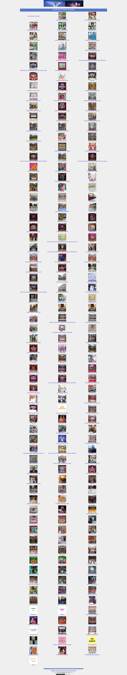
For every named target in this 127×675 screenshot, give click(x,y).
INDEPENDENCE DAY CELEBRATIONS (92, 654)
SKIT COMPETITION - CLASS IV (62, 90)
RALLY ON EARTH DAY (62, 302)
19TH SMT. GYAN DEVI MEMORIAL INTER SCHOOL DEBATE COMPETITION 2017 (62, 251)
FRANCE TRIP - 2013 (62, 483)
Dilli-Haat (33, 664)
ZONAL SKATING (92, 211)
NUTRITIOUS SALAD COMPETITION (33, 503)
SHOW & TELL (62, 362)
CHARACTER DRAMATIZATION (62, 231)
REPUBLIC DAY (92, 503)
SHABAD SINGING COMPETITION (33, 392)
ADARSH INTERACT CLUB (62, 634)
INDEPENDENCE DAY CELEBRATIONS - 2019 (62, 100)
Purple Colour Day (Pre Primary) (92, 584)
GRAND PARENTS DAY (33, 523)
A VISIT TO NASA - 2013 (92, 453)
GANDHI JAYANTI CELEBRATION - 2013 (92, 463)
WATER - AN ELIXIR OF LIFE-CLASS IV (92, 322)
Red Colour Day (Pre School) (92, 594)
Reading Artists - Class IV (92, 30)
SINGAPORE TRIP (92, 392)
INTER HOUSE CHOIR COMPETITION (33, 231)
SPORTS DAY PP (92, 604)
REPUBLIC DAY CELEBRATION (33, 251)
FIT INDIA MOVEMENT (33, 60)
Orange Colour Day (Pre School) (33, 574)
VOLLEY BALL (92, 191)
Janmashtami (62, 191)
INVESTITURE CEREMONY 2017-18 (62, 271)
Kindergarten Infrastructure (33, 604)
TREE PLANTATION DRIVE (33, 191)
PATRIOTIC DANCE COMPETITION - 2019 (62, 110)
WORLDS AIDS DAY (33, 644)
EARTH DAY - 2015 (92, 352)
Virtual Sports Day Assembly (33, 50)
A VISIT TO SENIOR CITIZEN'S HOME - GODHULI (62, 463)
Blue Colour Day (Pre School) (92, 574)
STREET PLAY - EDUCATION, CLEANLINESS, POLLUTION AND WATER (62, 322)
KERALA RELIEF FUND (62, 201)
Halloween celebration (92, 523)
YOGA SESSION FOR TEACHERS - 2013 (33, 483)
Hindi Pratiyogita (33, 543)
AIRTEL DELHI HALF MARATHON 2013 (92, 443)
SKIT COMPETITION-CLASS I (33, 181)
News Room (58, 670)
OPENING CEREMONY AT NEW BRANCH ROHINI (62, 644)
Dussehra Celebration (92, 533)
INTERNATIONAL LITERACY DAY (33, 90)
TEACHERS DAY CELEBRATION (62, 654)
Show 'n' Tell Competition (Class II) (92, 130)
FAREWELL (62, 614)
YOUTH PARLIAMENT (62, 402)
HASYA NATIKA (33, 80)
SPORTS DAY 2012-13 (92, 493)
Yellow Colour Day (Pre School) (33, 594)
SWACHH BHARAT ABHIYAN (62, 392)
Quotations (74, 670)
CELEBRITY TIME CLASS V (33, 402)
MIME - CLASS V (33, 241)
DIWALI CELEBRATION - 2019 (92, 70)
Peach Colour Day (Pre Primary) (33, 584)
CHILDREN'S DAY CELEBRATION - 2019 (62, 70)
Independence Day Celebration (62, 221)
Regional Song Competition (33, 533)
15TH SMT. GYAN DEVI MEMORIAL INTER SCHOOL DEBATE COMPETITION (62, 453)
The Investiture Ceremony (33, 634)
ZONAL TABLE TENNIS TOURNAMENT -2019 (92, 120)
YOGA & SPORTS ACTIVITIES (92, 171)
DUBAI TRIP (33, 332)
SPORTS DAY (92, 433)
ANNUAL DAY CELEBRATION (33, 624)
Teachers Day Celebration (92, 543)
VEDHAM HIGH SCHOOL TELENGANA (62, 171)
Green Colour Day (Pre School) (62, 584)
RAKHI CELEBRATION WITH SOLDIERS (33, 342)
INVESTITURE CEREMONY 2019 (62, 120)
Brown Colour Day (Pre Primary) (62, 574)
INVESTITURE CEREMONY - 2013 (92, 473)
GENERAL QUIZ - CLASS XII (33, 302)
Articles (69, 670)
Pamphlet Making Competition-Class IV (33, 40)
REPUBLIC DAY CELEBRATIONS (92, 614)
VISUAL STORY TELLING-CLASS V (33, 30)
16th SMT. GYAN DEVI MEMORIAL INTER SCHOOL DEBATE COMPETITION (62, 382)
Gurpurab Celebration (62, 523)
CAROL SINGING (62, 372)
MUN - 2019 (92, 80)
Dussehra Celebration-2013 (33, 463)
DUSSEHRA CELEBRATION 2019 (62, 80)
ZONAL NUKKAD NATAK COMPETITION (62, 181)
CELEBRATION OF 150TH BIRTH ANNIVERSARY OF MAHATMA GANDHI (33, 70)
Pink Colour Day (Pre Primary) (62, 594)
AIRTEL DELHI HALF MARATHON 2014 (92, 382)
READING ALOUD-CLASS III (62, 30)
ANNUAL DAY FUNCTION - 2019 (62, 60)
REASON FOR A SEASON (92, 372)
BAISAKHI (92, 241)
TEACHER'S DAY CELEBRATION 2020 (92, 40)
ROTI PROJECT (92, 181)
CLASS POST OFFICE (92, 362)
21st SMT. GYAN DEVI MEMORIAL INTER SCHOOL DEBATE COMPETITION (92, 60)
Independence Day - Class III (92, 221)
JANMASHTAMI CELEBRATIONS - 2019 (92, 90)
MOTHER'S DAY (92, 231)
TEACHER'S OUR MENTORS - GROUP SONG (92, 402)
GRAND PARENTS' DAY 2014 (33, 372)
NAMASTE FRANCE (62, 473)
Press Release (53, 670)
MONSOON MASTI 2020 (62, 50)
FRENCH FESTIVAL (62, 513)
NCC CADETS (33, 513)
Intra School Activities (63, 670)
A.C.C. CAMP (33, 362)
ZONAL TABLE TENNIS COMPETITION (62, 211)
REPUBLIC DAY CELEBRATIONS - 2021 (62, 40)
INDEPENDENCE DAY (62, 342)
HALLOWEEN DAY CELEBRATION (92, 251)
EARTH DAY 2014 (33, 433)
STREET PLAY (33, 382)
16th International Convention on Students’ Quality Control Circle (33, 453)
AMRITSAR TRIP (33, 322)
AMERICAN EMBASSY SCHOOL (92, 513)
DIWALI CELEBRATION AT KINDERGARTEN (33, 261)
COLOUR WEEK (33, 493)
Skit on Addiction (62, 533)
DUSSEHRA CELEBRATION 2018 (33, 171)
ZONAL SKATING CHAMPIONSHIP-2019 (33, 130)
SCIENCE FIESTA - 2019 (33, 120)
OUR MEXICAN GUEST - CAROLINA (92, 342)
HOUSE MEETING (92, 201)
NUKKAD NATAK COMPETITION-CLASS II (33, 271)
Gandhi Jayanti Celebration (62, 543)
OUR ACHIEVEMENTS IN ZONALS (62, 433)
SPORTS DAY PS (33, 614)
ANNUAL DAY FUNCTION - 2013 (62, 443)
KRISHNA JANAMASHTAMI (33, 654)
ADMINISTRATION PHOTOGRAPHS (33, 473)
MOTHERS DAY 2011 (92, 624)
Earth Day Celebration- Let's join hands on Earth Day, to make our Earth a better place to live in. (62, 241)
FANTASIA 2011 (62, 624)
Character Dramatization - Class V (33, 221)
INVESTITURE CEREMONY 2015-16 (33, 352)
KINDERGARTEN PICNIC (62, 604)
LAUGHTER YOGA (33, 201)
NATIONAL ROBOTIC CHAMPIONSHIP (33, 312)
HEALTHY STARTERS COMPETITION (62, 503)
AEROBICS (33, 211)
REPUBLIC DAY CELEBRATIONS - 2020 (92, 50)
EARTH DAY (92, 483)
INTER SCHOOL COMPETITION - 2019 (92, 110)
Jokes (71, 670)
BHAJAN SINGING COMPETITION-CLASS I (92, 261)
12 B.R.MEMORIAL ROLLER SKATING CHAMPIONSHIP (62, 332)
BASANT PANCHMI (33, 443)
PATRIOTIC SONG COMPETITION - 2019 (33, 110)
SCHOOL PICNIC (62, 312)
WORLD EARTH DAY (92, 271)
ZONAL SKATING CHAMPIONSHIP (62, 130)
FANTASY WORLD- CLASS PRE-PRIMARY (62, 261)
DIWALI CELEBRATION (92, 332)
